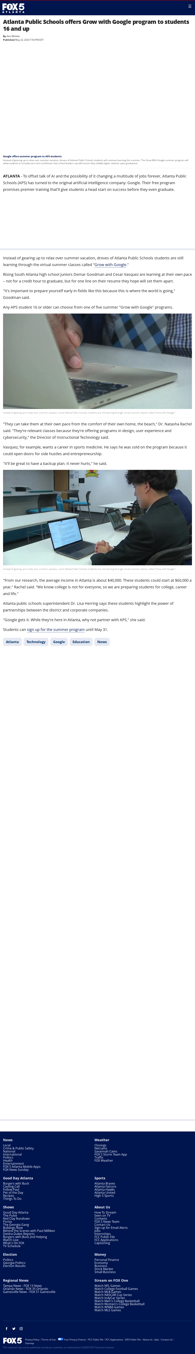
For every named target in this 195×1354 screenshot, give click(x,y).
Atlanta (12, 642)
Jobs (97, 1231)
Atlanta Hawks (104, 1189)
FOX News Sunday (16, 1170)
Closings (100, 1145)
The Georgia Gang (16, 1225)
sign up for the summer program (56, 629)
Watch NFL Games (107, 1286)
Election (10, 1254)
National (9, 1151)
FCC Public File (104, 1237)
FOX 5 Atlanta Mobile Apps (22, 1166)
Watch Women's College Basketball (119, 1304)
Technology (36, 642)
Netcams (100, 1148)
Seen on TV (102, 1215)
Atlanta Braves (104, 1183)
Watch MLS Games (107, 1310)
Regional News (16, 1280)
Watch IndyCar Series (109, 1298)
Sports (99, 1178)
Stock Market (103, 1269)
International (12, 1154)
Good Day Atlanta (18, 1178)
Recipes (8, 1196)
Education (81, 642)
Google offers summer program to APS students (32, 156)
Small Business (105, 1272)
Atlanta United (104, 1192)
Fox (13, 8)
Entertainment (13, 1163)
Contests (100, 1218)
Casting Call (11, 1186)
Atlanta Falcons (105, 1186)
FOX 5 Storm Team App (110, 1154)
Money (100, 1254)
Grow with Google (110, 264)
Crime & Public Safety (18, 1148)
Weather (101, 1140)
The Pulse (10, 1215)
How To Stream (105, 1212)
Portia (7, 1221)
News (102, 642)
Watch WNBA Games (109, 1307)
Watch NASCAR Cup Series (113, 1295)
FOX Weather (103, 1160)
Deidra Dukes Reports (19, 1234)
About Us (102, 1207)
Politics (8, 1157)
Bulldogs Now (13, 1228)
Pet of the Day (13, 1192)
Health (8, 1160)
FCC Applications (106, 1240)
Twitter (14, 1329)
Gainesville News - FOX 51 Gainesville (29, 1292)
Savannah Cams (105, 1151)
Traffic (98, 1157)
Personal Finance (106, 1260)
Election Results (14, 1266)
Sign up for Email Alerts (111, 1228)
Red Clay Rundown (16, 1218)
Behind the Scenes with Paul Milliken (29, 1231)
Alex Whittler (13, 36)
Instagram (21, 1329)
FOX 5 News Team (106, 1221)
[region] (97, 220)
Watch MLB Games (107, 1292)
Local (6, 1145)
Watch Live (10, 1240)
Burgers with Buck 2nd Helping (25, 1237)
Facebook (7, 1329)
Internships (102, 1234)
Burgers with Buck (16, 1183)
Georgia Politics (14, 1263)
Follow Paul (11, 1189)
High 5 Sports (104, 1196)
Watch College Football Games (116, 1289)
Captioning (102, 1243)
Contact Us (102, 1225)
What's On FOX (13, 1243)
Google (59, 642)
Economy (101, 1263)
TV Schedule (12, 1246)
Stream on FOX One (111, 1280)
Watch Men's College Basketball (117, 1301)
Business (100, 1266)
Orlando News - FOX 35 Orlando (25, 1289)
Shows (8, 1207)
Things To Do (12, 1199)
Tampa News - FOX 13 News (22, 1286)
